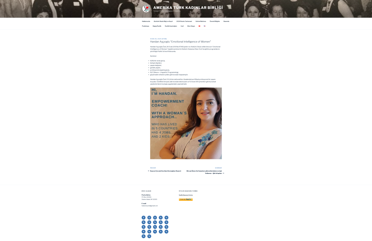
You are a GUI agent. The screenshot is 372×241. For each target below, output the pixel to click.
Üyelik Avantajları (171, 26)
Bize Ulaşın (191, 26)
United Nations (201, 21)
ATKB (164, 39)
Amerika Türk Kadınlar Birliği (188, 8)
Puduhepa (145, 26)
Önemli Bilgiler (215, 21)
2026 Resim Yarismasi (184, 21)
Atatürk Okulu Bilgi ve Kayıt (163, 21)
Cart (182, 26)
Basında (226, 21)
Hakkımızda (146, 21)
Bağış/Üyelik (157, 26)
